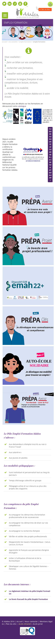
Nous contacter (31, 621)
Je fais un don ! (45, 9)
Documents (50, 4)
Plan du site (11, 624)
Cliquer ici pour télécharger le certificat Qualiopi (50, 154)
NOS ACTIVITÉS (13, 42)
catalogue (22, 106)
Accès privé (38, 624)
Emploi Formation (25, 42)
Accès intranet (25, 624)
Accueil (4, 42)
